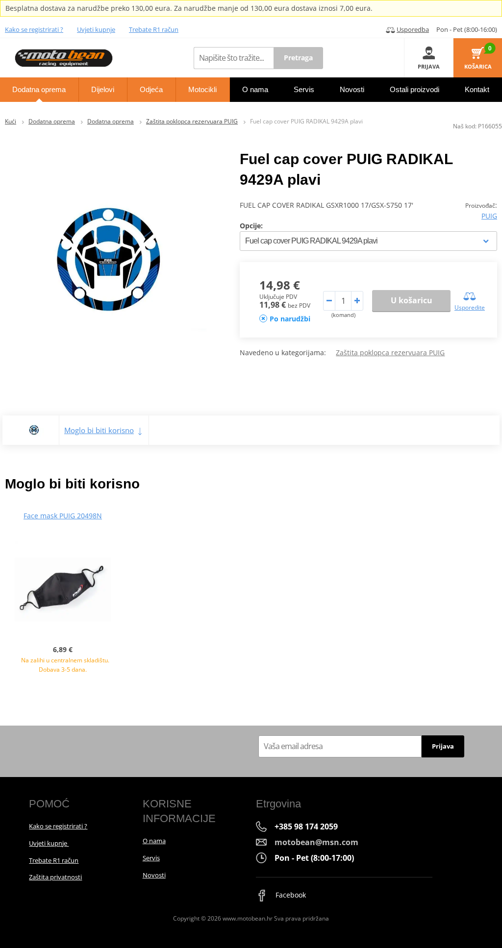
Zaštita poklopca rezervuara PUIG (192, 121)
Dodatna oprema (51, 121)
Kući (10, 121)
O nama (154, 840)
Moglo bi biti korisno (99, 430)
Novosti (154, 875)
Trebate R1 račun (153, 29)
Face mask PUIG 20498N (63, 515)
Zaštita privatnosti (55, 877)
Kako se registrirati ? (34, 29)
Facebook (290, 894)
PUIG (489, 215)
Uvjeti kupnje (96, 29)
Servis (151, 857)
